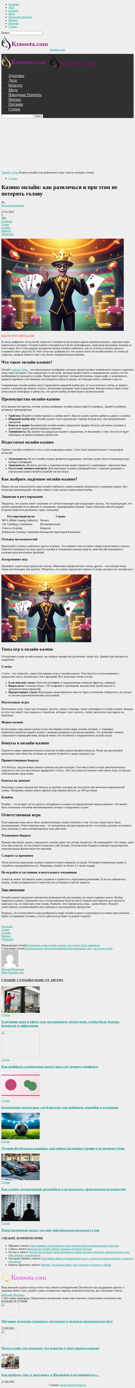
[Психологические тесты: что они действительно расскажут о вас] (20, 1220)
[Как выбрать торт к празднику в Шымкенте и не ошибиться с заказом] (10, 1367)
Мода (11, 13)
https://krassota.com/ (12, 972)
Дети (11, 7)
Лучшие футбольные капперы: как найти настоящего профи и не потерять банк (63, 1148)
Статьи (12, 26)
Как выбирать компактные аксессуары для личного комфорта (49, 1066)
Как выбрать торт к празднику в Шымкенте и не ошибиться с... (50, 1375)
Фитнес (13, 20)
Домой (5, 172)
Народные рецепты (20, 17)
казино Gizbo (19, 369)
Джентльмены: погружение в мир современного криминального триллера (74, 1245)
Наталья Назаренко (12, 205)
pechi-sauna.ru (68, 1384)
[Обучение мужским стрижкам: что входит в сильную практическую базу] (10, 1314)
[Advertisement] (67, 144)
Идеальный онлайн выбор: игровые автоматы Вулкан (59, 1248)
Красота (13, 10)
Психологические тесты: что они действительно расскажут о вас (50, 1230)
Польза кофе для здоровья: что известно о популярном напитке (50, 1348)
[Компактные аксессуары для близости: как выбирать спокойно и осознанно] (20, 1097)
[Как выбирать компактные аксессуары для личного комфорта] (20, 1056)
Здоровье (13, 4)
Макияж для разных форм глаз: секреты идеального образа (76, 1264)
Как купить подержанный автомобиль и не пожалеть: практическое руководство (63, 1189)
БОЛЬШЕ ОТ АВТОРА (46, 980)
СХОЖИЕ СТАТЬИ (15, 980)
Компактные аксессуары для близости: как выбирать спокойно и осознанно (59, 1107)
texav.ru (81, 1384)
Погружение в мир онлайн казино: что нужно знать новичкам (62, 945)
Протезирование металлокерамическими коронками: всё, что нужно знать (68, 948)
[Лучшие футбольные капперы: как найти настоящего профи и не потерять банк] (20, 1138)
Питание (13, 23)
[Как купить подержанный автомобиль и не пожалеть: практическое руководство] (20, 1179)
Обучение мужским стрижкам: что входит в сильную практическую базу (57, 1321)
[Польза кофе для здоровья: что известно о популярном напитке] (10, 1341)
